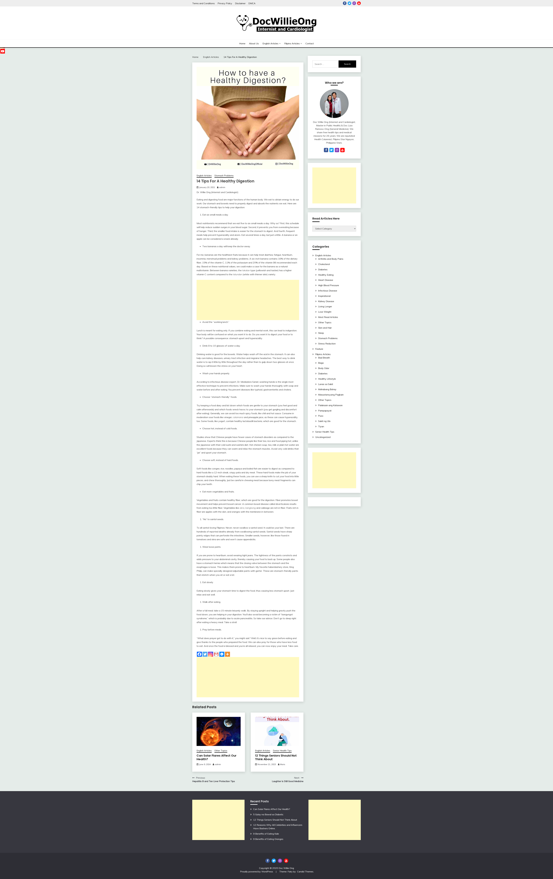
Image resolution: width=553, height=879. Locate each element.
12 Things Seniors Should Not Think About (276, 757)
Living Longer (325, 306)
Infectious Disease (327, 290)
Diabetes (322, 269)
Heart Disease (325, 280)
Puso (320, 415)
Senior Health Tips (282, 750)
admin (222, 187)
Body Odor (323, 368)
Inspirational (324, 295)
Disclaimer (240, 3)
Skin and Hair (325, 327)
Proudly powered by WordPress (257, 871)
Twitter (349, 3)
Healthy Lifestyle (327, 378)
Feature (319, 348)
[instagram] (337, 150)
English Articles (270, 43)
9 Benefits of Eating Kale (266, 833)
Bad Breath (324, 357)
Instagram (354, 3)
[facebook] (326, 150)
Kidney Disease (326, 301)
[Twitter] (205, 654)
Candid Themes (305, 871)
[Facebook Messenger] (221, 654)
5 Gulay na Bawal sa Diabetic (268, 814)
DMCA (251, 3)
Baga (321, 362)
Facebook (344, 3)
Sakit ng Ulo (324, 421)
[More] (227, 654)
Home (242, 43)
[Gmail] (216, 654)
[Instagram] (210, 654)
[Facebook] (199, 654)
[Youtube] (2, 51)
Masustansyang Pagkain (331, 394)
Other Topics (220, 750)
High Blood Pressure (328, 285)
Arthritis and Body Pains (330, 258)
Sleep (321, 332)
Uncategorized (323, 437)
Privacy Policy (225, 3)
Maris (282, 764)
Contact (309, 43)
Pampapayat (325, 410)
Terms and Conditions (203, 3)
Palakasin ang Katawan (330, 405)
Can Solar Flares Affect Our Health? (216, 757)
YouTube (359, 3)
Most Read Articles (328, 317)
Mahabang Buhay (327, 389)
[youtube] (342, 150)
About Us (254, 43)
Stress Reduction (327, 343)
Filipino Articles (292, 43)
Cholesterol (324, 264)
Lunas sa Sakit (325, 384)
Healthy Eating (326, 274)
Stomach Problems (224, 175)
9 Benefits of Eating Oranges (268, 839)
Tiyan (321, 426)
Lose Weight (324, 311)
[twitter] (331, 150)
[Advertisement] (248, 300)
